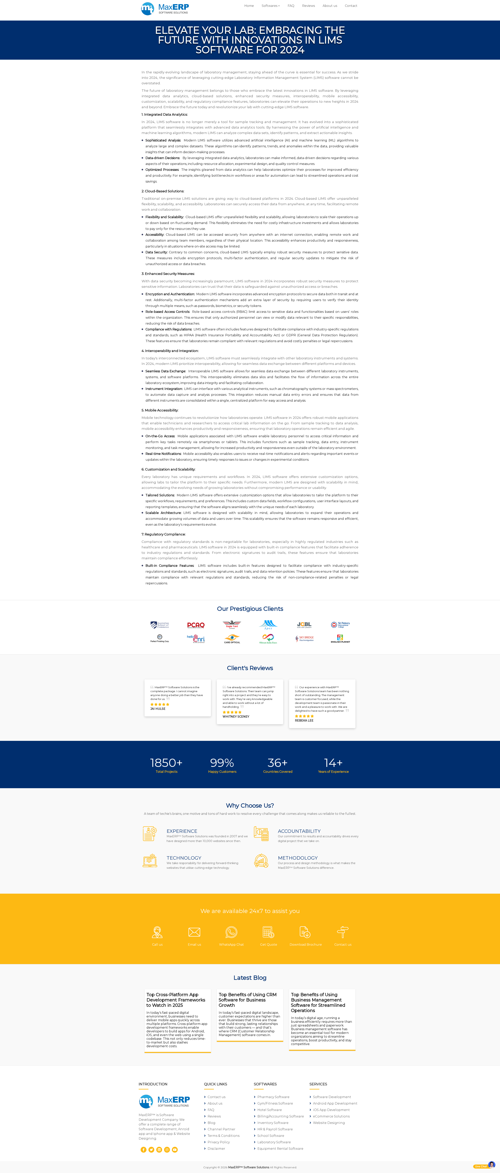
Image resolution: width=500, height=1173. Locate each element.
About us (330, 6)
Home (249, 6)
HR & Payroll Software (275, 1129)
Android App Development (335, 1103)
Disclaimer (216, 1149)
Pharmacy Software (273, 1097)
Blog (211, 1123)
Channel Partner (221, 1129)
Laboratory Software (274, 1142)
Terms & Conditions (223, 1136)
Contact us (216, 1097)
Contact (351, 6)
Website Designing (329, 1123)
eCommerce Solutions (331, 1116)
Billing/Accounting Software (280, 1116)
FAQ (291, 6)
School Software (270, 1136)
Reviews (308, 6)
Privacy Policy (219, 1142)
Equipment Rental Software (280, 1149)
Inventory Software (272, 1123)
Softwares (269, 6)
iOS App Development (331, 1110)
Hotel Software (269, 1110)
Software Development (332, 1097)
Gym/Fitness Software (275, 1103)
